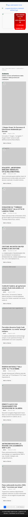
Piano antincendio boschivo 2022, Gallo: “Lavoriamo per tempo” (14, 474)
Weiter (22, 507)
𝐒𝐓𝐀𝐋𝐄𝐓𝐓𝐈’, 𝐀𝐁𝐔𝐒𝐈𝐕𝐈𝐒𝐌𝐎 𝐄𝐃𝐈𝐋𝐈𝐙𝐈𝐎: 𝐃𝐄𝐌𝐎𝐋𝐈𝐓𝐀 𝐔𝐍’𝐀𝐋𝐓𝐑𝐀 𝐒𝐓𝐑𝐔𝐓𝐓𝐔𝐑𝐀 (14, 156)
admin (4, 133)
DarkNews (12, 513)
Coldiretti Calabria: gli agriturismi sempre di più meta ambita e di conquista (14, 275)
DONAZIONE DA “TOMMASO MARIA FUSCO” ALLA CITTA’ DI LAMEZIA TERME (14, 196)
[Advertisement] (14, 9)
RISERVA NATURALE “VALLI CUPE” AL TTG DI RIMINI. (14, 356)
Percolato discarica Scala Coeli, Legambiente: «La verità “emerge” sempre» (14, 316)
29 (18, 507)
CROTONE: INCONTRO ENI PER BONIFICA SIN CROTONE (14, 235)
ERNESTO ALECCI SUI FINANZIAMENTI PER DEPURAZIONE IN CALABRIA (14, 393)
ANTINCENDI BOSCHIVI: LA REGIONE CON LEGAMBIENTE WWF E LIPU (14, 433)
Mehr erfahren (7, 143)
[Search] (24, 64)
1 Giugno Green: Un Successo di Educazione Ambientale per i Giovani (14, 103)
